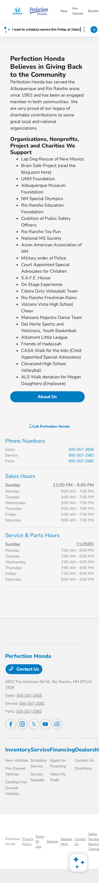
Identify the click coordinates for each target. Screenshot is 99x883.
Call (50, 426)
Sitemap (52, 841)
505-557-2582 (81, 455)
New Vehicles (16, 760)
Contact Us (27, 669)
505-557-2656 (81, 449)
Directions (83, 768)
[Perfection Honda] (32, 11)
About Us (47, 397)
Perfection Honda (12, 841)
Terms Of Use (39, 841)
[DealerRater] (56, 724)
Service (40, 749)
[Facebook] (10, 724)
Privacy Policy (28, 841)
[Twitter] (33, 724)
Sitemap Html (66, 841)
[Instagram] (22, 724)
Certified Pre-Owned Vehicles (16, 788)
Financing (62, 749)
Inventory (18, 749)
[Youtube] (45, 724)
